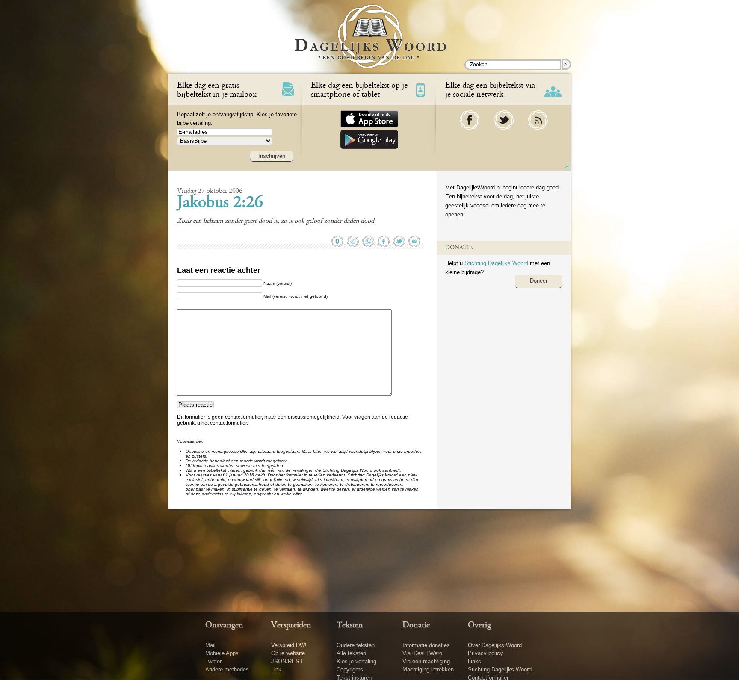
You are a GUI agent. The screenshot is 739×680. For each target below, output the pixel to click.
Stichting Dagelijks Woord (496, 263)
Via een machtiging (426, 661)
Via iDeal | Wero (422, 653)
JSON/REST (287, 661)
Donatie (416, 625)
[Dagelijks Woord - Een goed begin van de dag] (369, 42)
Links (474, 661)
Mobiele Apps (222, 653)
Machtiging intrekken (428, 669)
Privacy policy (485, 653)
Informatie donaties (426, 645)
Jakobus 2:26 (220, 203)
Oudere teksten (356, 645)
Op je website (288, 653)
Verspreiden (291, 625)
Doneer (538, 281)
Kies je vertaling (356, 661)
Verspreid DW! (289, 645)
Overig (479, 625)
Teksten (350, 625)
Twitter (213, 661)
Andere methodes (227, 669)
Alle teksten (351, 653)
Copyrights (350, 669)
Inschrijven (271, 156)
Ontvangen (224, 625)
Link (276, 669)
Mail (210, 645)
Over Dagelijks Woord (495, 645)
